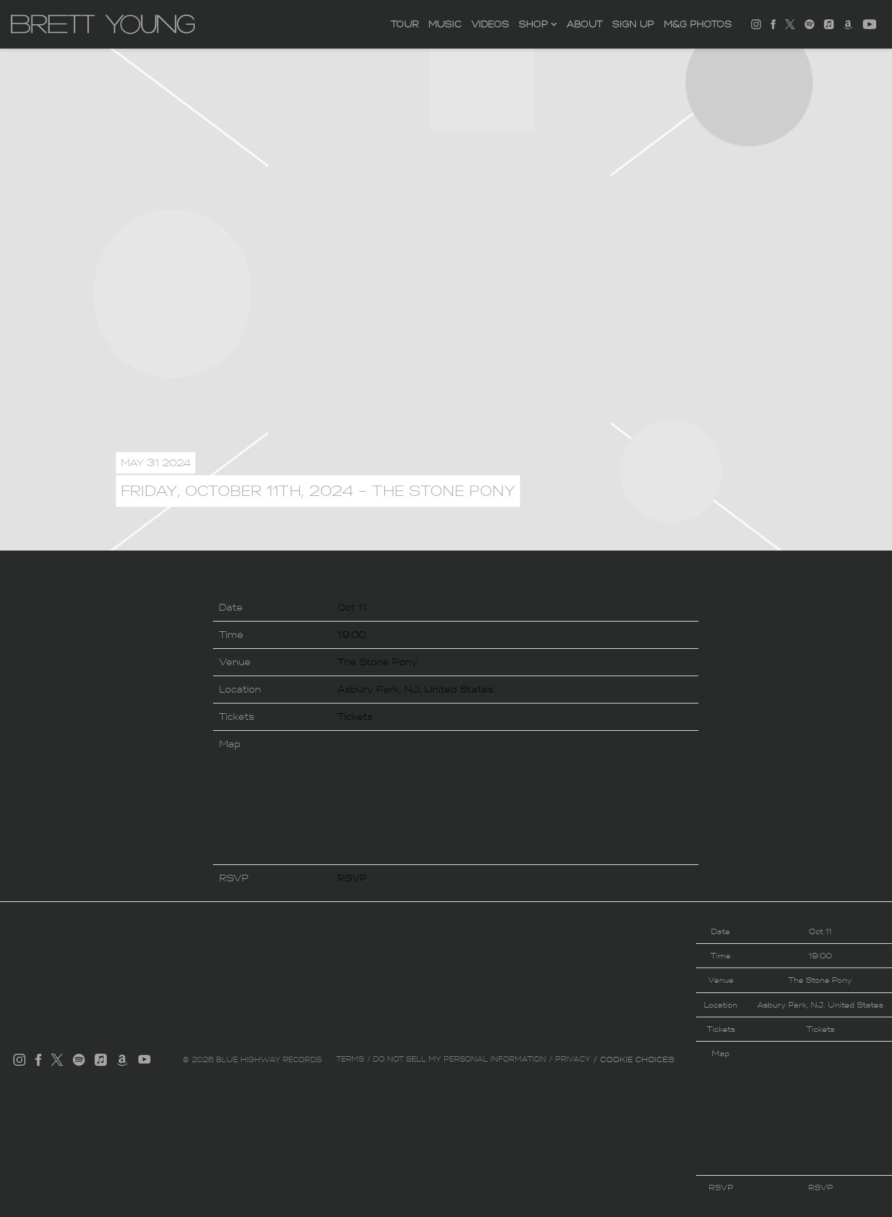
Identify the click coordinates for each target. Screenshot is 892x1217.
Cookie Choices (637, 1059)
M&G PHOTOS (698, 24)
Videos (490, 24)
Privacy (572, 1059)
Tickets (355, 716)
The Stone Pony (377, 662)
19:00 (351, 634)
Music (445, 24)
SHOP (533, 24)
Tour (405, 24)
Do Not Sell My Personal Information (459, 1059)
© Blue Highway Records (252, 1060)
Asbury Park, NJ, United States (415, 689)
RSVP (352, 878)
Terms (350, 1059)
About (585, 24)
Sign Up (633, 24)
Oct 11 (352, 607)
